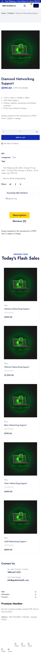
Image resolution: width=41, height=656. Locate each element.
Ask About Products (10, 143)
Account (4, 597)
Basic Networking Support (15, 425)
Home (3, 13)
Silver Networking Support (15, 483)
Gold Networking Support (15, 541)
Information (5, 594)
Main (3, 591)
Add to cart (20, 137)
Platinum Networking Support (16, 367)
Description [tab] (19, 215)
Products (11, 13)
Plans (14, 157)
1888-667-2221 (14, 572)
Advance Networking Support (17, 309)
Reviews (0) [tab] (19, 221)
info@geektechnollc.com (18, 580)
